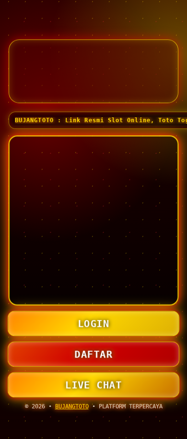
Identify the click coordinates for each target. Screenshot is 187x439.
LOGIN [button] (93, 323)
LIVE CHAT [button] (93, 384)
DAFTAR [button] (93, 353)
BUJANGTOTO (72, 406)
